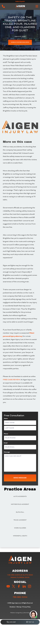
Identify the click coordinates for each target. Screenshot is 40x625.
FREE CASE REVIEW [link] (11, 380)
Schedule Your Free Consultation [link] (20, 42)
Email (6, 443)
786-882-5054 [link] (20, 597)
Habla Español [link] (20, 1)
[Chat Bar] (20, 622)
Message (7, 452)
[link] (3, 6)
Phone (6, 434)
